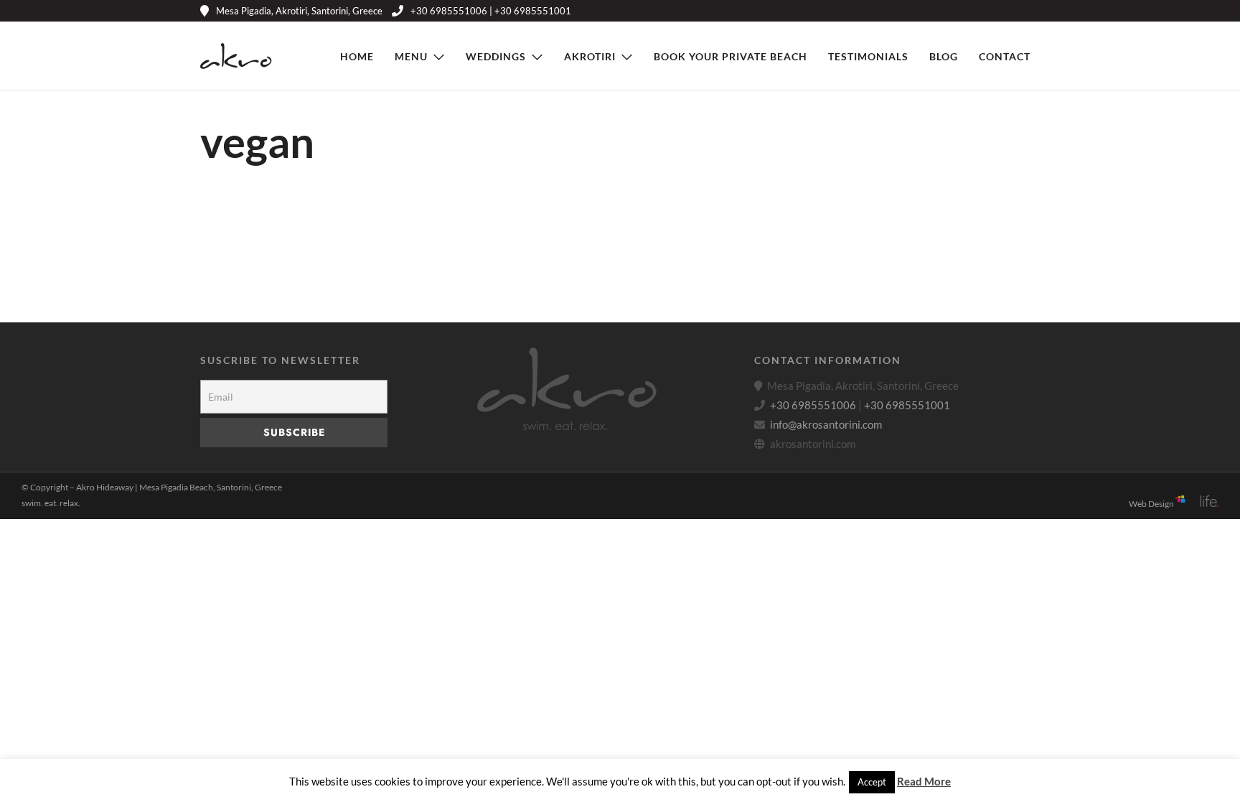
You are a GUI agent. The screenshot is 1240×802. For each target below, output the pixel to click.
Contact (1004, 56)
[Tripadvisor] (1034, 11)
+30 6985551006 (813, 404)
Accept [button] (872, 782)
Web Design (1152, 503)
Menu (411, 56)
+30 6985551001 (907, 404)
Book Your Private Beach (730, 56)
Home (357, 56)
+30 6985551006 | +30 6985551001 (490, 11)
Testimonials (868, 56)
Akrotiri (590, 56)
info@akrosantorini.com (826, 424)
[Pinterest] (991, 11)
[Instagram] (1012, 11)
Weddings (496, 56)
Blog (943, 56)
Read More (924, 781)
